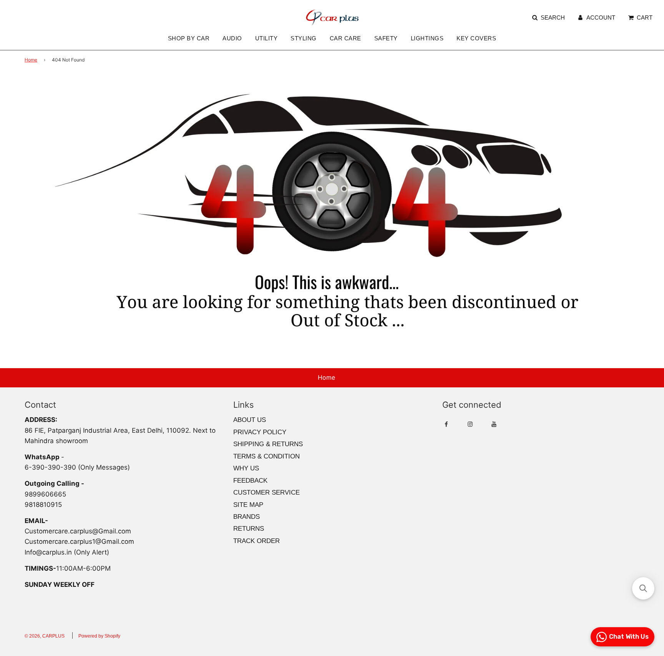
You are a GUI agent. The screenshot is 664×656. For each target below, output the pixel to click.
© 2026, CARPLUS (45, 636)
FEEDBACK (250, 480)
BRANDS (246, 516)
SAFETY (386, 38)
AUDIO (232, 38)
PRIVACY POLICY (259, 432)
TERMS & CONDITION (266, 456)
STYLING (303, 38)
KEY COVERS (476, 38)
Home (31, 60)
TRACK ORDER (256, 541)
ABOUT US (249, 419)
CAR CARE (345, 38)
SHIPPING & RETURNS (268, 444)
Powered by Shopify (99, 636)
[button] (643, 588)
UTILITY (266, 38)
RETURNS (248, 528)
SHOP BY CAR (189, 38)
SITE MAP (248, 504)
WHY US (246, 468)
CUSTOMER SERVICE (266, 492)
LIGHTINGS (427, 38)
